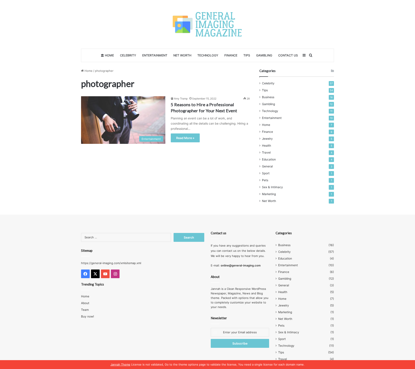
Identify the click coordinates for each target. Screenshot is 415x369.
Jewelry (267, 138)
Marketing (269, 194)
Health (266, 145)
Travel (266, 152)
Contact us (288, 55)
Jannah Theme (120, 364)
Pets (265, 180)
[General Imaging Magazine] (207, 24)
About (85, 303)
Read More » (185, 138)
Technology (207, 55)
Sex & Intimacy (272, 187)
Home (109, 55)
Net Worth (182, 55)
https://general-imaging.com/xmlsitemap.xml (111, 263)
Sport (266, 173)
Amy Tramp (181, 98)
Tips (246, 55)
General (267, 166)
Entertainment (154, 55)
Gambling (264, 55)
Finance (230, 55)
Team (85, 309)
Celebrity (128, 55)
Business (268, 97)
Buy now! (87, 316)
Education (269, 159)
